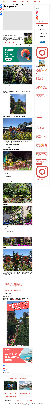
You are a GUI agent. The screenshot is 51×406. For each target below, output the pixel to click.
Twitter (13, 299)
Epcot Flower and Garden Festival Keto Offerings (13, 289)
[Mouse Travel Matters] (3, 1)
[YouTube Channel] (42, 17)
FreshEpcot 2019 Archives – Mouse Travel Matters (17, 378)
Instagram (21, 299)
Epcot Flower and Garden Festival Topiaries (12, 284)
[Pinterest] (17, 368)
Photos (4, 9)
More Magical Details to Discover (42, 182)
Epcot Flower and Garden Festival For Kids (12, 283)
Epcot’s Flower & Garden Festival (9, 34)
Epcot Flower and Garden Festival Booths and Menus (14, 282)
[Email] (17, 369)
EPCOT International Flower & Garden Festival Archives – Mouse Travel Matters (18, 376)
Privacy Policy (22, 403)
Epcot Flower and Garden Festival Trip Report (13, 290)
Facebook (16, 299)
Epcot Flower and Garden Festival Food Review (13, 286)
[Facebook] (17, 365)
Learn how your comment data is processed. (24, 400)
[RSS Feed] (42, 19)
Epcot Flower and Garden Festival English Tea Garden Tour (15, 285)
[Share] (17, 370)
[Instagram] (42, 12)
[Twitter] (17, 367)
